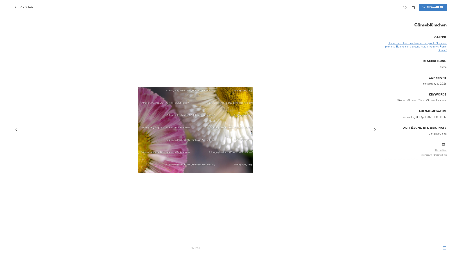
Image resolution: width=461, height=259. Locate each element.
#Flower (411, 100)
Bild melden (441, 150)
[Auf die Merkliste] (405, 7)
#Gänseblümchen (436, 100)
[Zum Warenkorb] (413, 7)
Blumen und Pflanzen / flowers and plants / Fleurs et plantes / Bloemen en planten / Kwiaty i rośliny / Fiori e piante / (416, 47)
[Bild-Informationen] (444, 248)
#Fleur (420, 100)
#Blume (401, 100)
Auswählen (434, 7)
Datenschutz (440, 155)
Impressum (426, 155)
